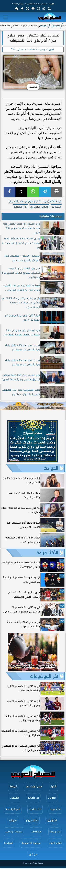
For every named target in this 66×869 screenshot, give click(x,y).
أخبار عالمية (35, 809)
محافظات (36, 831)
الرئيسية (56, 26)
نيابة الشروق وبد (52, 201)
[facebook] (9, 192)
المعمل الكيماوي (39, 207)
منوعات (13, 820)
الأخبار (53, 786)
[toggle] (5, 17)
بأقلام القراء (55, 843)
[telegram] (45, 192)
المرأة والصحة (12, 809)
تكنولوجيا (52, 820)
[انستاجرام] (38, 8)
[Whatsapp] (44, 8)
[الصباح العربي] (49, 17)
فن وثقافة (33, 798)
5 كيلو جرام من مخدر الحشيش (24, 201)
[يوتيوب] (33, 8)
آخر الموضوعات (44, 676)
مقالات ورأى (31, 820)
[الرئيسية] (16, 8)
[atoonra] (33, 406)
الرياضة (13, 786)
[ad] (32, 461)
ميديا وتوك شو (34, 786)
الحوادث (43, 26)
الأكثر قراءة (47, 552)
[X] (21, 192)
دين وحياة (55, 831)
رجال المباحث (20, 207)
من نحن (33, 854)
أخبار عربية (55, 809)
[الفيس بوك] (22, 8)
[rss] (49, 8)
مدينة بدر (56, 207)
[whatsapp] (33, 192)
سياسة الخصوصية (31, 843)
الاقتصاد (14, 798)
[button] (4, 442)
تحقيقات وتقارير (14, 831)
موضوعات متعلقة (50, 216)
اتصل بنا (8, 843)
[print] (56, 192)
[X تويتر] (27, 8)
